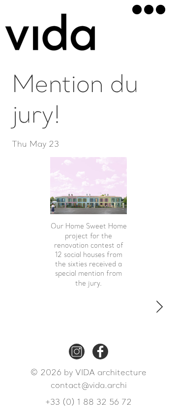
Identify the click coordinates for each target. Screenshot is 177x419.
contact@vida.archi (89, 386)
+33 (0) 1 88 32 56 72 (88, 402)
